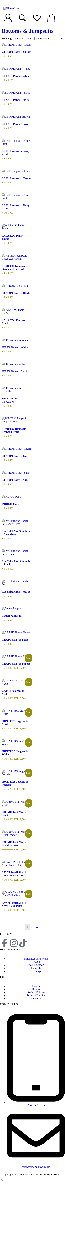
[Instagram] (13, 943)
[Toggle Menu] (6, 3)
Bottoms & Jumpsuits (27, 31)
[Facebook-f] (4, 943)
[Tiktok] (23, 943)
